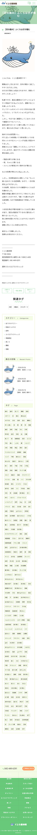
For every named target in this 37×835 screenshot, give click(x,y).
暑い (6, 525)
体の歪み (17, 720)
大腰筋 (25, 633)
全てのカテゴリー (11, 323)
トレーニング (8, 629)
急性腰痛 (23, 565)
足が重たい (8, 674)
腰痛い (29, 420)
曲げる (15, 701)
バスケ (26, 711)
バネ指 (29, 516)
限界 (16, 502)
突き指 (29, 602)
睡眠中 (28, 538)
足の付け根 (14, 656)
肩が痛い (23, 584)
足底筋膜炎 (8, 552)
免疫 (21, 711)
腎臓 (11, 565)
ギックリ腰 (23, 470)
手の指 (24, 606)
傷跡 (28, 488)
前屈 (26, 652)
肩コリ (13, 683)
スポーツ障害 (21, 620)
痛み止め (23, 416)
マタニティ (17, 638)
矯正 (16, 448)
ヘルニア (27, 443)
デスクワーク (26, 475)
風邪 (21, 552)
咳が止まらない (9, 579)
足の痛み (19, 643)
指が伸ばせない (25, 597)
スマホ (20, 692)
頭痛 (7, 349)
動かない (20, 461)
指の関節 (12, 516)
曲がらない (18, 574)
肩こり (8, 342)
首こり (16, 411)
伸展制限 (7, 611)
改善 (16, 429)
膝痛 (26, 588)
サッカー (7, 715)
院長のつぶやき (6, 283)
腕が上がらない (21, 593)
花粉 (26, 706)
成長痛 (15, 493)
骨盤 (11, 448)
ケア (26, 629)
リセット (24, 543)
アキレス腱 (17, 543)
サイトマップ (28, 817)
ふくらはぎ (8, 615)
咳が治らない (19, 579)
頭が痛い (19, 529)
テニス (7, 556)
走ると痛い (23, 656)
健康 (13, 633)
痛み (17, 416)
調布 (6, 411)
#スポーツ (24, 307)
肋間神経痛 (8, 543)
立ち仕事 (28, 479)
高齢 (18, 475)
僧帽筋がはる (8, 588)
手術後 (23, 488)
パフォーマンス (21, 497)
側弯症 (26, 511)
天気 (6, 493)
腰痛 (7, 345)
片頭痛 (13, 529)
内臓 (26, 434)
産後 (26, 534)
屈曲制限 (14, 611)
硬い (29, 506)
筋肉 (6, 547)
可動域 (12, 511)
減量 (19, 665)
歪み (23, 420)
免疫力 (15, 552)
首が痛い (16, 584)
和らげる (7, 461)
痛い (11, 443)
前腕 (21, 520)
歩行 (6, 497)
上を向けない (13, 547)
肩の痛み (25, 525)
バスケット (8, 606)
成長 (11, 470)
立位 (13, 593)
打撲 (27, 461)
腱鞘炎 (7, 729)
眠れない (18, 457)
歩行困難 (19, 647)
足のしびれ (23, 670)
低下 (28, 715)
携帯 (26, 692)
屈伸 (6, 561)
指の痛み (16, 597)
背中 (23, 729)
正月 (6, 643)
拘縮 (6, 597)
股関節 (19, 452)
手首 (6, 443)
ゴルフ (7, 475)
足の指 (13, 556)
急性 (29, 584)
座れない (7, 692)
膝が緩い (25, 674)
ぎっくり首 (23, 570)
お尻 (6, 448)
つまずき (27, 647)
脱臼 (29, 593)
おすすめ (7, 420)
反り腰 (7, 697)
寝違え (19, 724)
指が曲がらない (9, 602)
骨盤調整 (7, 538)
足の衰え (7, 652)
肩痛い (7, 529)
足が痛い (22, 688)
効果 (18, 420)
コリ (17, 488)
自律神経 (12, 525)
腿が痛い (16, 624)
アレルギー (14, 711)
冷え (21, 429)
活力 (12, 706)
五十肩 (18, 561)
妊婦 (12, 729)
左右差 (19, 506)
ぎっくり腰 (12, 724)
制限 (12, 697)
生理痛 (18, 729)
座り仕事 (14, 670)
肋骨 (12, 488)
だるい (14, 538)
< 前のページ (7, 291)
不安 (6, 679)
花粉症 (7, 711)
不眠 (12, 457)
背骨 (6, 516)
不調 (16, 466)
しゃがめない (8, 574)
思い (18, 683)
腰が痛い (7, 570)
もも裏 (21, 615)
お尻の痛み (14, 688)
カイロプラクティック (22, 283)
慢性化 (7, 688)
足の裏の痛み (23, 547)
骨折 (11, 466)
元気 (27, 701)
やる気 (7, 706)
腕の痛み (24, 561)
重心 (13, 506)
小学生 (26, 466)
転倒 (11, 720)
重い (12, 661)
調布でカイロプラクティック (12, 267)
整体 (11, 411)
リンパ (7, 457)
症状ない (7, 633)
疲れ (12, 484)
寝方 (23, 438)
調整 (24, 452)
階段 (13, 652)
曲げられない (21, 516)
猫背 (6, 429)
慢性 (21, 534)
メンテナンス (18, 629)
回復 (19, 674)
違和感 (7, 656)
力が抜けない (24, 661)
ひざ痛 (16, 565)
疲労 (21, 448)
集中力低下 (19, 706)
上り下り (19, 652)
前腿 (28, 620)
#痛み (16, 307)
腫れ (26, 520)
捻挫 (24, 724)
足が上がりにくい (10, 647)
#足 (10, 307)
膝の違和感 (24, 679)
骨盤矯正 (8, 338)
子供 (21, 466)
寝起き (13, 475)
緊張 (24, 457)
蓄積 (15, 674)
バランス (7, 506)
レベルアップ (8, 502)
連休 (28, 638)
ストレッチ (8, 638)
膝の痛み (22, 493)
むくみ (29, 438)
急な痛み (22, 715)
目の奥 (18, 697)
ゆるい (24, 683)
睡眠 (16, 470)
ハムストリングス (10, 620)
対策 (26, 429)
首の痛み (14, 570)
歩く (28, 493)
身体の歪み (8, 701)
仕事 (29, 502)
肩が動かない (18, 588)
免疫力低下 (8, 584)
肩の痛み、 (24, 624)
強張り (14, 461)
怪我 (17, 434)
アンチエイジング (10, 452)
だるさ (25, 484)
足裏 (13, 479)
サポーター (17, 606)
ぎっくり (27, 556)
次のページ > (30, 291)
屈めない (14, 715)
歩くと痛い (8, 425)
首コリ (7, 683)
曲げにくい (8, 520)
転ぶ (6, 720)
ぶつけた (18, 484)
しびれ (16, 443)
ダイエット (13, 665)
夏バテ (19, 525)
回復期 (18, 602)
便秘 (29, 552)
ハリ (22, 479)
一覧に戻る (18, 290)
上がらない (19, 511)
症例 (13, 283)
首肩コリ (24, 697)
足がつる (20, 538)
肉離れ (15, 615)
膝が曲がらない (14, 679)
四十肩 (12, 561)
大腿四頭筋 (8, 624)
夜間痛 (14, 692)
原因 (27, 411)
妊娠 (23, 638)
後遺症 (15, 520)
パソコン (7, 479)
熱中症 (7, 434)
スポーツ (7, 416)
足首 (24, 506)
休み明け (12, 643)
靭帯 (23, 602)
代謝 (6, 665)
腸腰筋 (19, 633)
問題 (6, 565)
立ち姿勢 (7, 593)
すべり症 (7, 670)
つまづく (12, 497)
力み (17, 661)
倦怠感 (7, 661)
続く (6, 466)
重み (26, 448)
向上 (21, 502)
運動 (6, 470)
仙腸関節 (19, 556)
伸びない (22, 611)
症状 (12, 434)
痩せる (25, 665)
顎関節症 (17, 438)
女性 (13, 420)
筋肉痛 (7, 484)
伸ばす (21, 701)
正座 (6, 511)
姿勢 (11, 429)
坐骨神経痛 (25, 720)
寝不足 (7, 488)
